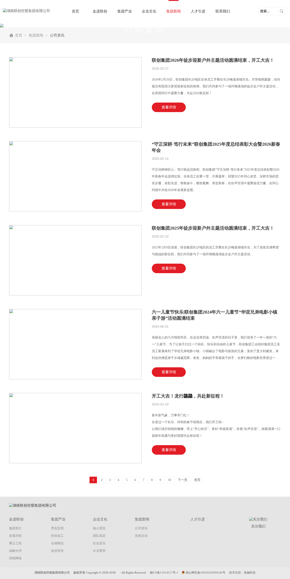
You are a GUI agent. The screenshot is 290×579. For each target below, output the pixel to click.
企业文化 (149, 11)
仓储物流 (57, 543)
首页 (75, 11)
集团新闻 (173, 11)
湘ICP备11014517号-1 (164, 572)
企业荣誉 (99, 550)
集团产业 (124, 11)
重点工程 (15, 543)
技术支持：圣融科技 (242, 572)
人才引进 (198, 11)
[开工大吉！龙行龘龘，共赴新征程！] (75, 428)
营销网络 (15, 558)
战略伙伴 (15, 550)
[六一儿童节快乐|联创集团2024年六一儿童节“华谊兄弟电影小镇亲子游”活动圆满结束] (75, 344)
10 (169, 480)
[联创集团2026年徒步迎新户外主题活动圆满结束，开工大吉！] (75, 92)
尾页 (197, 480)
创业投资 (57, 550)
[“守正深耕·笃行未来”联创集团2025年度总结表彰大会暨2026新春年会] (75, 176)
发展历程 (15, 535)
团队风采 (99, 535)
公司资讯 (141, 528)
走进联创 (100, 11)
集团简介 (15, 528)
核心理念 (99, 528)
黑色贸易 (57, 528)
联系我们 (222, 11)
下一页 (182, 480)
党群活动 (141, 535)
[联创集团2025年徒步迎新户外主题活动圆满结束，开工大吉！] (75, 260)
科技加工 (57, 535)
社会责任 (99, 543)
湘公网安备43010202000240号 (205, 572)
